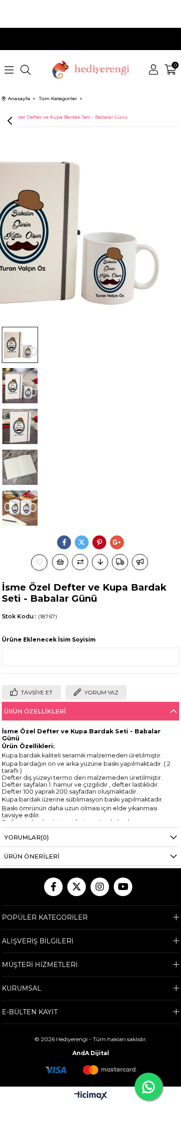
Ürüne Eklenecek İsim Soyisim (49, 639)
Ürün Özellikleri (35, 711)
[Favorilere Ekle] (39, 562)
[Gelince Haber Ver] (140, 562)
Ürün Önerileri (31, 856)
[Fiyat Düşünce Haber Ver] (100, 562)
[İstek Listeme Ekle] (60, 562)
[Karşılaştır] (80, 562)
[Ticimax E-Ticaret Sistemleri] (90, 1096)
